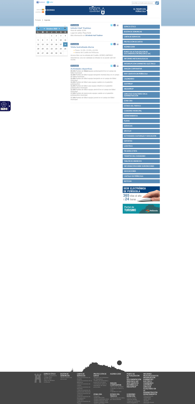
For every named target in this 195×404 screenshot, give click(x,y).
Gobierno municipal (133, 111)
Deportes (128, 141)
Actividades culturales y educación (140, 136)
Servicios (128, 126)
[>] (59, 29)
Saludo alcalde (131, 398)
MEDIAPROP (128, 89)
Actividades (147, 397)
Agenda (47, 20)
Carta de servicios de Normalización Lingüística (83, 398)
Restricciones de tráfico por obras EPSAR (117, 398)
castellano (38, 12)
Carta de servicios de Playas (83, 402)
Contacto (97, 396)
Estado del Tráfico (132, 106)
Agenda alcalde (132, 399)
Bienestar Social (149, 402)
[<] (44, 29)
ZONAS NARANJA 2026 (101, 399)
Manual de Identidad (117, 386)
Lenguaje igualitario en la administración (135, 95)
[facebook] (40, 2)
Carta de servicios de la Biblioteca (84, 381)
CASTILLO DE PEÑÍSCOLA (133, 176)
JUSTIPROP (128, 84)
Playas (127, 121)
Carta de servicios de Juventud (83, 394)
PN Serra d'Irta (130, 151)
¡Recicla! (127, 131)
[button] (157, 3)
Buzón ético (48, 379)
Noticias (128, 181)
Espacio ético (130, 27)
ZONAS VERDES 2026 (101, 402)
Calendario (129, 79)
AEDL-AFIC (147, 399)
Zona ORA (128, 101)
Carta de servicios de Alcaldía (83, 378)
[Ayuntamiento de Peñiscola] (96, 15)
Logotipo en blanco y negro (117, 389)
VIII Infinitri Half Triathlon (94, 35)
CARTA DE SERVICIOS (132, 37)
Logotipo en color (116, 391)
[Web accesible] (3, 104)
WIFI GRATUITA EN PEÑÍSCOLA (136, 74)
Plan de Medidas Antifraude (49, 381)
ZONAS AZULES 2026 (101, 400)
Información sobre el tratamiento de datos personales (100, 385)
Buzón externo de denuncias (66, 378)
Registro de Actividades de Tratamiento (101, 378)
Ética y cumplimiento (50, 375)
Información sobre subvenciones (139, 166)
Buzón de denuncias (133, 32)
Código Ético (48, 377)
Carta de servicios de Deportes (83, 387)
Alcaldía (146, 400)
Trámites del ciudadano (134, 156)
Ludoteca (128, 146)
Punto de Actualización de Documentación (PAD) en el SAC (137, 53)
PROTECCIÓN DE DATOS (133, 42)
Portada (38, 20)
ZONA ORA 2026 (99, 397)
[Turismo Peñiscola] (141, 215)
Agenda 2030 (129, 47)
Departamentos (131, 116)
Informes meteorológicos (136, 59)
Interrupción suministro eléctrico (139, 64)
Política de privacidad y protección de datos (101, 381)
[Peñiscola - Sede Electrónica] (141, 203)
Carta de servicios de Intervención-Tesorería (84, 390)
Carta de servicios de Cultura (83, 384)
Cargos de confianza (133, 401)
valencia (39, 9)
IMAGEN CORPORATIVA (133, 69)
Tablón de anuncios (133, 161)
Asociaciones (130, 171)
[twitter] (49, 2)
